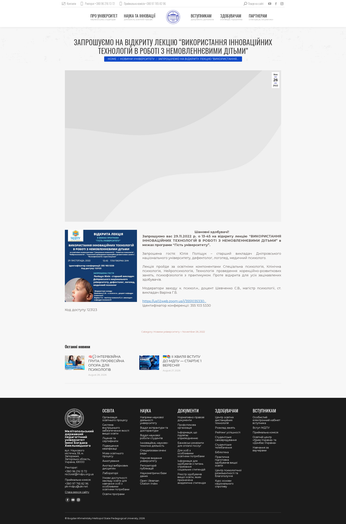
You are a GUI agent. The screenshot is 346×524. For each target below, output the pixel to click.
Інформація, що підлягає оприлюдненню (188, 435)
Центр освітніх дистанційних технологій (224, 420)
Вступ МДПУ (261, 427)
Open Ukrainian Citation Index (149, 482)
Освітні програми (113, 494)
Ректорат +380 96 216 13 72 (100, 4)
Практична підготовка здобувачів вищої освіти (226, 461)
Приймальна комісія (265, 432)
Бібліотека (222, 452)
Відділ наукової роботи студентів (151, 437)
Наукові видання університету (151, 459)
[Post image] (75, 362)
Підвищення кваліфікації (110, 447)
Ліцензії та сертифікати (110, 440)
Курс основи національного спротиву (224, 483)
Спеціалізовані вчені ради (153, 452)
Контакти (71, 4)
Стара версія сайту (77, 492)
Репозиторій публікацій (148, 467)
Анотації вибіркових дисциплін (115, 467)
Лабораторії (110, 473)
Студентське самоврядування (226, 438)
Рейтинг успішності (227, 432)
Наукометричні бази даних (153, 475)
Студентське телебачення (223, 446)
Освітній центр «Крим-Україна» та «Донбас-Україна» (264, 440)
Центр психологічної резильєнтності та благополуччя (228, 473)
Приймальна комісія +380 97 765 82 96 (145, 4)
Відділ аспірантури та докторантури (154, 429)
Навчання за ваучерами (261, 449)
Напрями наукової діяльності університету (152, 420)
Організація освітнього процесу (115, 419)
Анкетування (110, 461)
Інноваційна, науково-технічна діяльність (154, 444)
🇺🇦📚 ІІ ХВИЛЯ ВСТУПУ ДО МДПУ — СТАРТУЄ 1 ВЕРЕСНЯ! (182, 361)
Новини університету (167, 331)
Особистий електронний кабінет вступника (266, 420)
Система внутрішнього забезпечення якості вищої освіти (115, 429)
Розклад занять (225, 427)
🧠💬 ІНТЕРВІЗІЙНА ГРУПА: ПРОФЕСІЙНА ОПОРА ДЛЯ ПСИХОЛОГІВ (106, 363)
